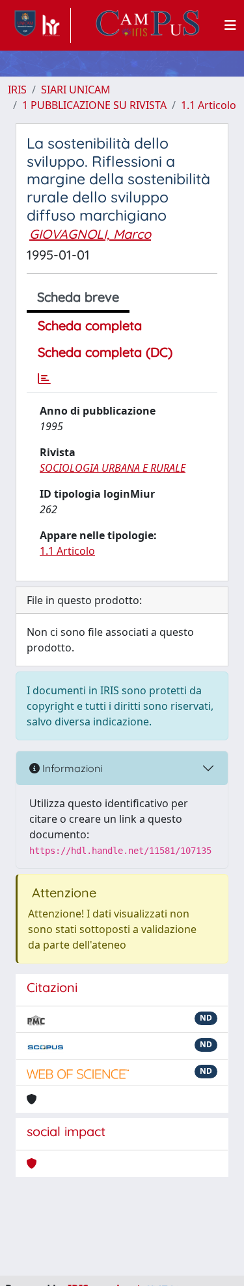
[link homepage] (39, 25)
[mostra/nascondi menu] (230, 25)
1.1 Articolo (208, 105)
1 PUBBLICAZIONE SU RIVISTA (94, 105)
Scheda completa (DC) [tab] (105, 352)
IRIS (17, 89)
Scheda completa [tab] (90, 325)
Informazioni (71, 768)
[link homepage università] (147, 25)
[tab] (44, 379)
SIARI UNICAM (76, 89)
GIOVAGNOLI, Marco (90, 234)
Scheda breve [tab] (78, 297)
